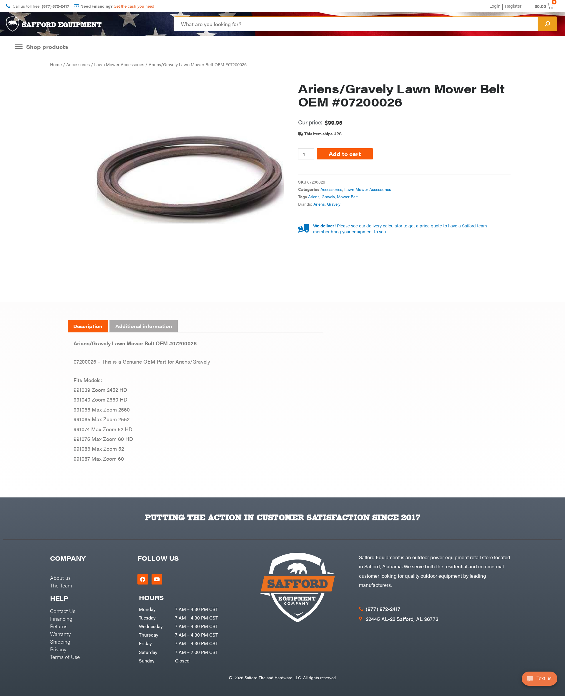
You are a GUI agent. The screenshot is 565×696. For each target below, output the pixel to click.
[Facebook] (142, 579)
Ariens (314, 196)
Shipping (60, 641)
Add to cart (345, 153)
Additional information (143, 326)
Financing (61, 618)
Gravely (328, 196)
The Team (61, 585)
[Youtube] (157, 579)
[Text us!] (539, 680)
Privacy (58, 649)
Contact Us (62, 611)
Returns (58, 626)
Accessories (78, 64)
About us (60, 577)
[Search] (547, 24)
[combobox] (356, 24)
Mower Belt (347, 196)
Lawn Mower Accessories (119, 64)
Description (87, 326)
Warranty (60, 633)
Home (56, 64)
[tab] (88, 326)
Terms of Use (65, 656)
